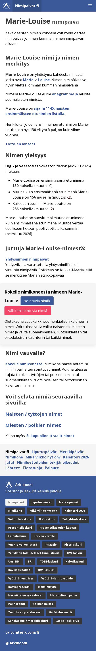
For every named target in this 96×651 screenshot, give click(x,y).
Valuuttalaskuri (19, 519)
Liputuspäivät (44, 451)
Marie (28, 79)
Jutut (10, 462)
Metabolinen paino (63, 595)
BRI (30, 561)
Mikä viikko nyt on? (43, 457)
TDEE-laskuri (49, 561)
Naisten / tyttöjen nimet (34, 414)
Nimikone (14, 457)
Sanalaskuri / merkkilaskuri (28, 621)
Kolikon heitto (43, 604)
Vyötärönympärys (21, 578)
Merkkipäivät (71, 451)
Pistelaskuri (73, 544)
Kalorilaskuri (75, 561)
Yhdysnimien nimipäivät (27, 259)
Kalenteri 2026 (76, 457)
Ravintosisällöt (19, 570)
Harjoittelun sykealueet (25, 595)
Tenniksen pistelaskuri (24, 612)
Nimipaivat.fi (27, 5)
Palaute (52, 467)
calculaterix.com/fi (22, 632)
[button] (90, 6)
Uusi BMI (14, 561)
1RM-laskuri (46, 570)
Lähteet (12, 467)
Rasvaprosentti (19, 587)
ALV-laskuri (46, 519)
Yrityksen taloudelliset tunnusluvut (33, 553)
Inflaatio (51, 544)
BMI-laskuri (75, 553)
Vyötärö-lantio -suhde (57, 578)
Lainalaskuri (17, 536)
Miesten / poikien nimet (33, 425)
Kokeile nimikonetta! (24, 363)
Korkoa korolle (44, 536)
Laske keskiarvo (67, 621)
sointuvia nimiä (37, 300)
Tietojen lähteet (20, 144)
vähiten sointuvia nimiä (27, 310)
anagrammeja (65, 94)
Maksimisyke (47, 587)
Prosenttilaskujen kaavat (58, 528)
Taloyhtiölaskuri (74, 519)
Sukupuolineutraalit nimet (50, 435)
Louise (44, 79)
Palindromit (16, 604)
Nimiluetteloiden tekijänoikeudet (48, 462)
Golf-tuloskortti (60, 612)
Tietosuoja (32, 467)
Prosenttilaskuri (20, 528)
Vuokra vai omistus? (22, 544)
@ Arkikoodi (16, 643)
